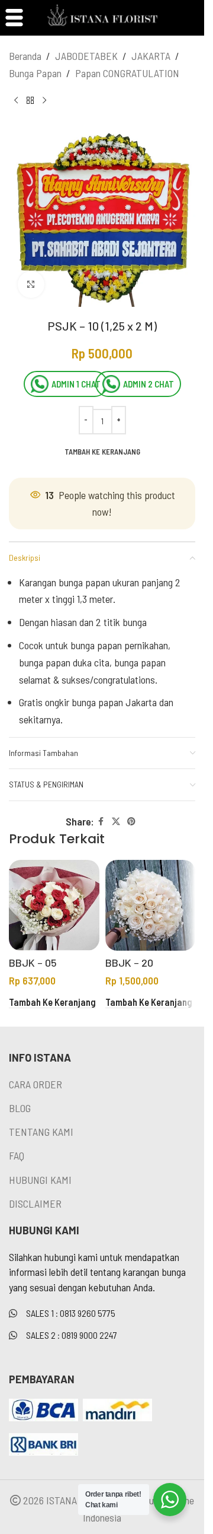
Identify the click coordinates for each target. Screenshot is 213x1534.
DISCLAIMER (35, 1203)
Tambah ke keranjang (102, 451)
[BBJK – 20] (150, 905)
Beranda (25, 55)
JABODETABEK (86, 55)
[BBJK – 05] (54, 905)
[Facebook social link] (101, 822)
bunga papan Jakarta (114, 702)
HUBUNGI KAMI (40, 1179)
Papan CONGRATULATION (127, 73)
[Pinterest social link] (131, 822)
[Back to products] (30, 101)
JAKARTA (150, 55)
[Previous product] (16, 101)
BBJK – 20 (129, 962)
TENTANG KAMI (41, 1131)
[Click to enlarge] (31, 284)
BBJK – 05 (33, 962)
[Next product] (44, 101)
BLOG (20, 1107)
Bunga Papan (35, 73)
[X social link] (116, 822)
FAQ (16, 1155)
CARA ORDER (35, 1084)
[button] (52, 1002)
